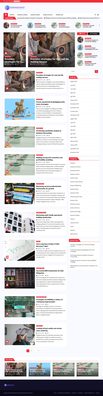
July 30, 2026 (41, 275)
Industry (72, 230)
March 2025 (73, 137)
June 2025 (73, 126)
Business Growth (48, 14)
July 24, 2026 (41, 333)
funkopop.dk (73, 331)
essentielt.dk (73, 318)
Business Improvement (76, 181)
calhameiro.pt (74, 301)
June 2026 (73, 89)
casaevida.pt (73, 303)
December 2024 (74, 148)
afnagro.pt (73, 276)
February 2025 (74, 141)
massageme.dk (74, 333)
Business (12, 14)
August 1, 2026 (41, 248)
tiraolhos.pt (73, 337)
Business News (74, 189)
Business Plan (63, 23)
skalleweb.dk (73, 324)
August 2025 (73, 119)
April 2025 (72, 133)
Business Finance (35, 14)
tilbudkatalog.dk (74, 314)
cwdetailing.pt (74, 305)
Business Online (74, 193)
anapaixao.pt (73, 280)
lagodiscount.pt (74, 286)
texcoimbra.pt (74, 312)
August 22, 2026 (10, 64)
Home (71, 226)
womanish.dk (73, 316)
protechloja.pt (74, 282)
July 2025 (72, 122)
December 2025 (74, 104)
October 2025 (74, 111)
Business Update (75, 215)
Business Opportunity (41, 212)
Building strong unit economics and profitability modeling (89, 28)
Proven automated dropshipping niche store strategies (41, 27)
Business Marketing (75, 185)
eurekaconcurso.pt (75, 290)
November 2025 (74, 107)
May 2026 (72, 92)
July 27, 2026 (41, 304)
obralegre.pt (73, 307)
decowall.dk (73, 335)
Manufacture (15, 23)
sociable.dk (73, 322)
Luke (17, 64)
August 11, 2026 (42, 162)
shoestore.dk (73, 320)
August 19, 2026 (35, 64)
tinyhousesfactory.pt (76, 297)
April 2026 (72, 96)
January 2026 (73, 100)
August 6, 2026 (41, 191)
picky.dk (72, 328)
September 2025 (74, 115)
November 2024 (74, 152)
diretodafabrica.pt (75, 295)
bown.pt (72, 293)
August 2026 (73, 81)
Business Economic (22, 14)
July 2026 (72, 85)
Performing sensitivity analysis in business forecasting (65, 28)
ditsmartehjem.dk (75, 326)
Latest (83, 33)
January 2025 (73, 145)
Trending (94, 33)
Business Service (40, 183)
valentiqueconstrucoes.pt (77, 309)
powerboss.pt (74, 274)
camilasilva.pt (74, 278)
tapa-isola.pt (73, 299)
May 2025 (72, 130)
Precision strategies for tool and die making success (17, 27)
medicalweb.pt (74, 284)
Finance (38, 241)
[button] (95, 14)
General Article (74, 222)
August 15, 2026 (42, 135)
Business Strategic (75, 211)
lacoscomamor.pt (75, 288)
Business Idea (59, 14)
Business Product (75, 204)
